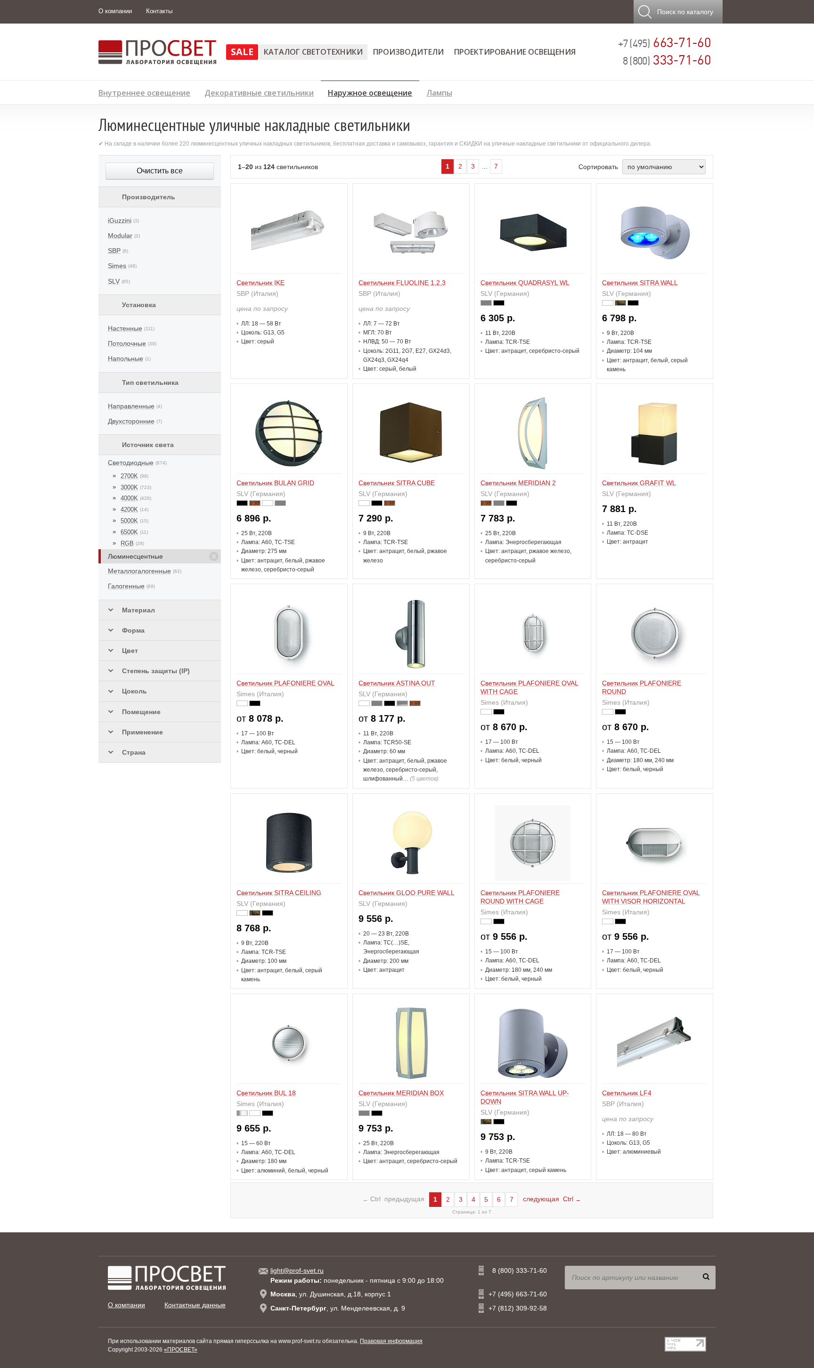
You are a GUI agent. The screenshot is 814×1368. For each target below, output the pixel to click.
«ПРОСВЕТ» (180, 1349)
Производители (408, 52)
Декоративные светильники (259, 92)
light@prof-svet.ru (297, 1270)
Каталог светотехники (313, 52)
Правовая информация (391, 1341)
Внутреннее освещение (144, 92)
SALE (242, 51)
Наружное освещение (370, 91)
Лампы (439, 92)
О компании (115, 11)
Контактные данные (195, 1305)
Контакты (159, 11)
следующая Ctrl (552, 1199)
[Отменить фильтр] (214, 556)
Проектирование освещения (515, 52)
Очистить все (160, 171)
